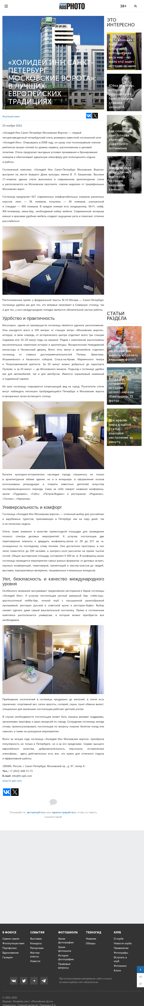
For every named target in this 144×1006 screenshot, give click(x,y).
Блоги (117, 970)
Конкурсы (36, 943)
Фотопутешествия (13, 943)
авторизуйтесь (36, 812)
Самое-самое (10, 938)
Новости (35, 961)
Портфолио (9, 947)
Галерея (7, 957)
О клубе (119, 938)
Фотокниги (120, 965)
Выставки (36, 938)
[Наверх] (139, 994)
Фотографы (121, 952)
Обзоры (90, 943)
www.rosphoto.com (72, 982)
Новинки (91, 938)
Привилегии (121, 947)
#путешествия (11, 116)
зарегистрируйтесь (64, 812)
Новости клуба (123, 943)
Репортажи (37, 947)
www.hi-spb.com (12, 780)
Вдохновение (10, 952)
